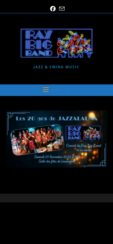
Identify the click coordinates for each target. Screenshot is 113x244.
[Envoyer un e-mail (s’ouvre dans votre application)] (61, 9)
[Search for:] (66, 90)
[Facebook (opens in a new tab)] (52, 9)
